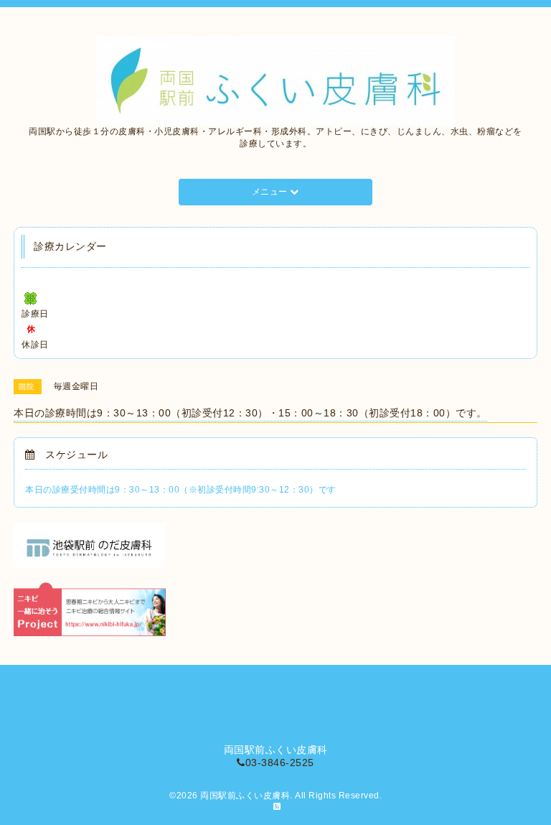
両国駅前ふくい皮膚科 (245, 796)
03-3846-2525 (279, 762)
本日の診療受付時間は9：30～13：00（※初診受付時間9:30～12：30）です (180, 490)
